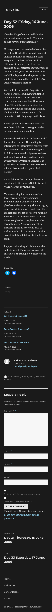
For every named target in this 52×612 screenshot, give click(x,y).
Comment (10, 411)
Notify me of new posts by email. (18, 501)
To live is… (12, 10)
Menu (44, 10)
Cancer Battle (11, 592)
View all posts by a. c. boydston (26, 366)
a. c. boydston (13, 377)
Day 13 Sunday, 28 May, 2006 (16, 342)
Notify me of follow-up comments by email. (22, 494)
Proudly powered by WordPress (28, 607)
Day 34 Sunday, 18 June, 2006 (16, 329)
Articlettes (9, 585)
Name (8, 451)
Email (8, 464)
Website (8, 477)
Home (7, 579)
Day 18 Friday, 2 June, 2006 (15, 316)
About (7, 598)
